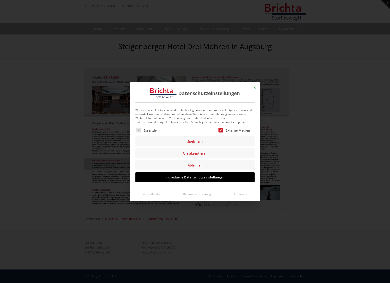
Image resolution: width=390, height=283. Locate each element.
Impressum (241, 194)
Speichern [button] (195, 141)
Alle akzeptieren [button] (195, 153)
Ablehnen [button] (195, 165)
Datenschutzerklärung (197, 194)
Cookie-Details (151, 194)
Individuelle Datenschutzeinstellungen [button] (195, 177)
